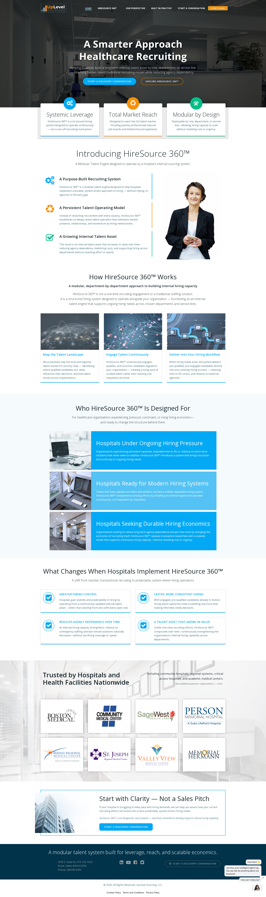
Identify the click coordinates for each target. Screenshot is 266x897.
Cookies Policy (114, 892)
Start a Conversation (191, 8)
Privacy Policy (152, 892)
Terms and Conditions (133, 892)
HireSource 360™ (107, 8)
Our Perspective (135, 8)
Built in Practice (161, 8)
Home (88, 8)
